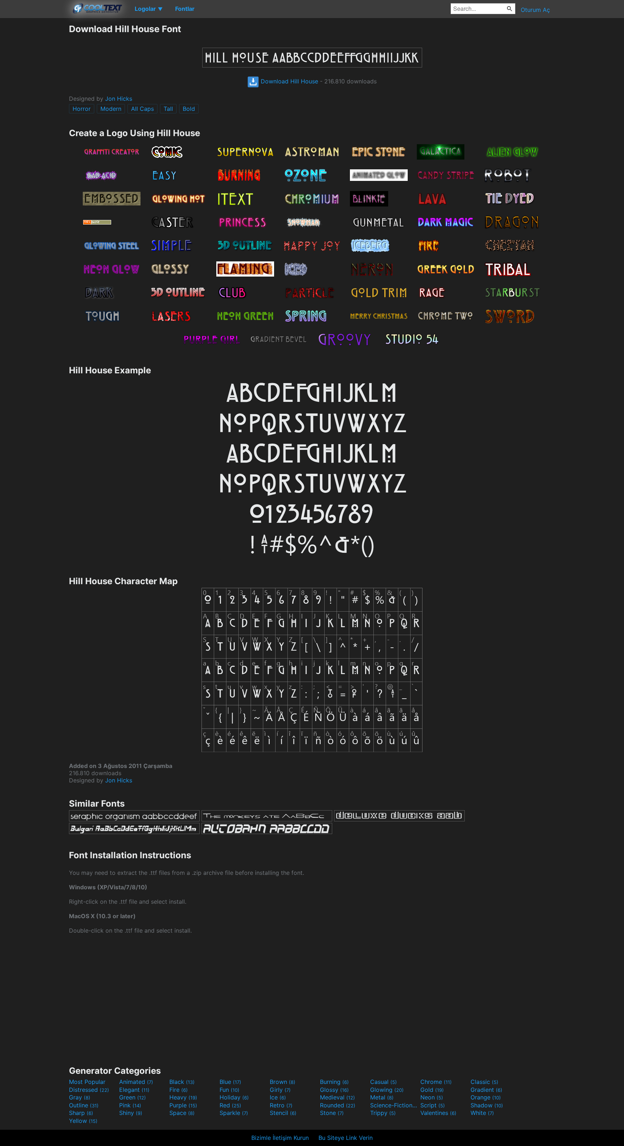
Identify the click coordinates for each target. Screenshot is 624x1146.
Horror (82, 108)
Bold (189, 108)
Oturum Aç (535, 9)
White (482, 1112)
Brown (282, 1081)
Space (182, 1112)
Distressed (89, 1089)
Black (182, 1081)
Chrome (436, 1081)
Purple (183, 1105)
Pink (130, 1105)
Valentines (438, 1112)
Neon (431, 1097)
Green (132, 1097)
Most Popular (87, 1081)
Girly (280, 1089)
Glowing (387, 1089)
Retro (281, 1105)
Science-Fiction (394, 1105)
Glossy (334, 1089)
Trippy (383, 1112)
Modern (110, 108)
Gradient (486, 1089)
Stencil (283, 1112)
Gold (432, 1089)
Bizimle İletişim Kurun (280, 1137)
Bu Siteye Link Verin (345, 1137)
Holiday (234, 1097)
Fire (178, 1089)
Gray (79, 1097)
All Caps (142, 108)
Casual (383, 1081)
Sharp (81, 1112)
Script (432, 1105)
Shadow (487, 1105)
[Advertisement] (34, 131)
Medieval (337, 1097)
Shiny (130, 1112)
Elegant (134, 1089)
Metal (382, 1097)
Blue (230, 1081)
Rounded (337, 1105)
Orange (486, 1097)
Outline (84, 1105)
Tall (168, 108)
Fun (229, 1089)
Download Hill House (288, 81)
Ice (278, 1097)
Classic (484, 1081)
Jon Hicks (118, 98)
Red (230, 1105)
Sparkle (234, 1112)
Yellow (83, 1120)
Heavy (183, 1097)
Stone (332, 1112)
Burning (334, 1081)
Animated (136, 1081)
